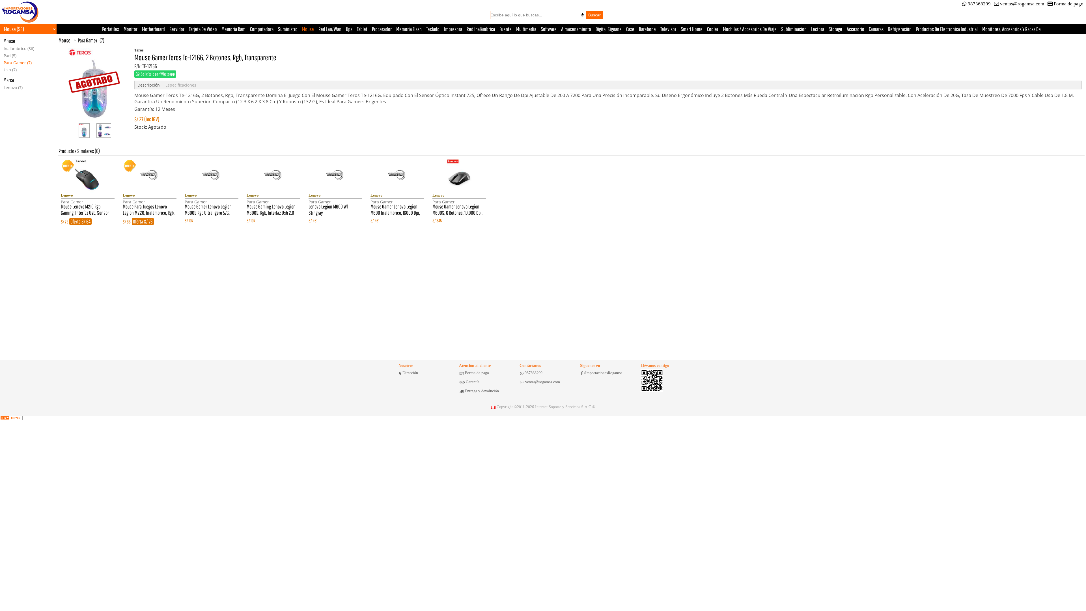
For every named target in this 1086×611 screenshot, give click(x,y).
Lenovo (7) (13, 87)
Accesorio (855, 29)
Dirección (410, 373)
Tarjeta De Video (203, 29)
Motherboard (153, 29)
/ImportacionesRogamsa (603, 373)
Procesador (382, 29)
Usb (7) (10, 69)
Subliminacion (794, 29)
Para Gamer (87, 40)
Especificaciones (180, 85)
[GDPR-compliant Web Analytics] (11, 418)
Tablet (362, 29)
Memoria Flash (409, 29)
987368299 (979, 4)
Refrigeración (900, 29)
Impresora (453, 29)
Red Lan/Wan (329, 29)
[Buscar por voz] (582, 14)
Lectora (817, 29)
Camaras (876, 29)
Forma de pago (1068, 4)
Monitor (130, 29)
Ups (349, 29)
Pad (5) (10, 55)
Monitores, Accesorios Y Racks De (1011, 29)
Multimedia (526, 29)
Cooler (712, 29)
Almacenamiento (576, 29)
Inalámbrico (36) (19, 48)
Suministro (288, 29)
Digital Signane (609, 29)
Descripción (148, 85)
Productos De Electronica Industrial (947, 29)
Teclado (432, 29)
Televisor (668, 29)
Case (630, 29)
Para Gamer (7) (18, 62)
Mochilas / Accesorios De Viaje (750, 29)
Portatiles (110, 29)
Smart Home (692, 29)
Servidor (176, 29)
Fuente (505, 29)
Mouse (308, 29)
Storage (835, 29)
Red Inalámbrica (481, 29)
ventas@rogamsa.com (1022, 4)
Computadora (261, 29)
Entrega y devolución (482, 391)
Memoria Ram (233, 29)
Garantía (472, 382)
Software (549, 29)
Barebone (647, 29)
